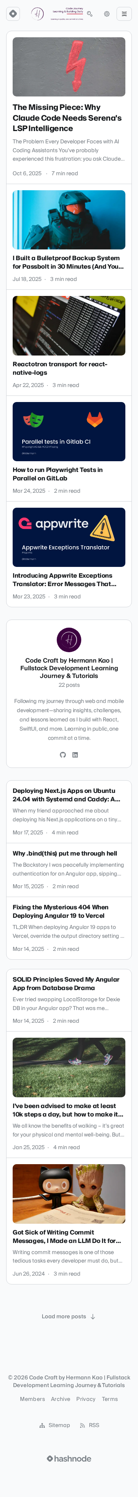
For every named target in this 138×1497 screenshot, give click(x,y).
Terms (110, 1399)
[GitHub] (63, 755)
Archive (60, 1399)
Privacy (85, 1399)
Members (32, 1399)
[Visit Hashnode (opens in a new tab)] (69, 1458)
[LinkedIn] (75, 755)
